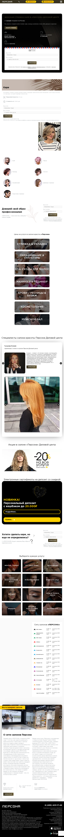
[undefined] (39, 136)
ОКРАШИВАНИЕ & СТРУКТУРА (32, 256)
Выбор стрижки (11, 27)
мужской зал (32, 319)
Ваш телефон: (9, 57)
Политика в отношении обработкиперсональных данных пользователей (52, 809)
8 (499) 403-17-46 (35, 65)
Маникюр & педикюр (32, 282)
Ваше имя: (45, 204)
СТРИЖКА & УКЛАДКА (32, 244)
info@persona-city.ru (17, 828)
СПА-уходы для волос (32, 269)
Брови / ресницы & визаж (32, 294)
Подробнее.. (10, 512)
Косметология (32, 307)
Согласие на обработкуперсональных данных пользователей (55, 821)
